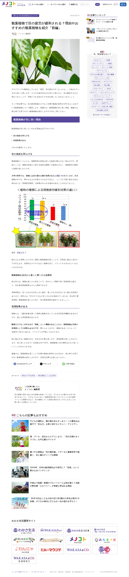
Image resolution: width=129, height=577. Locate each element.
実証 (58, 176)
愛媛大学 (20, 253)
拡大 (123, 4)
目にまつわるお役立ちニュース (25, 15)
